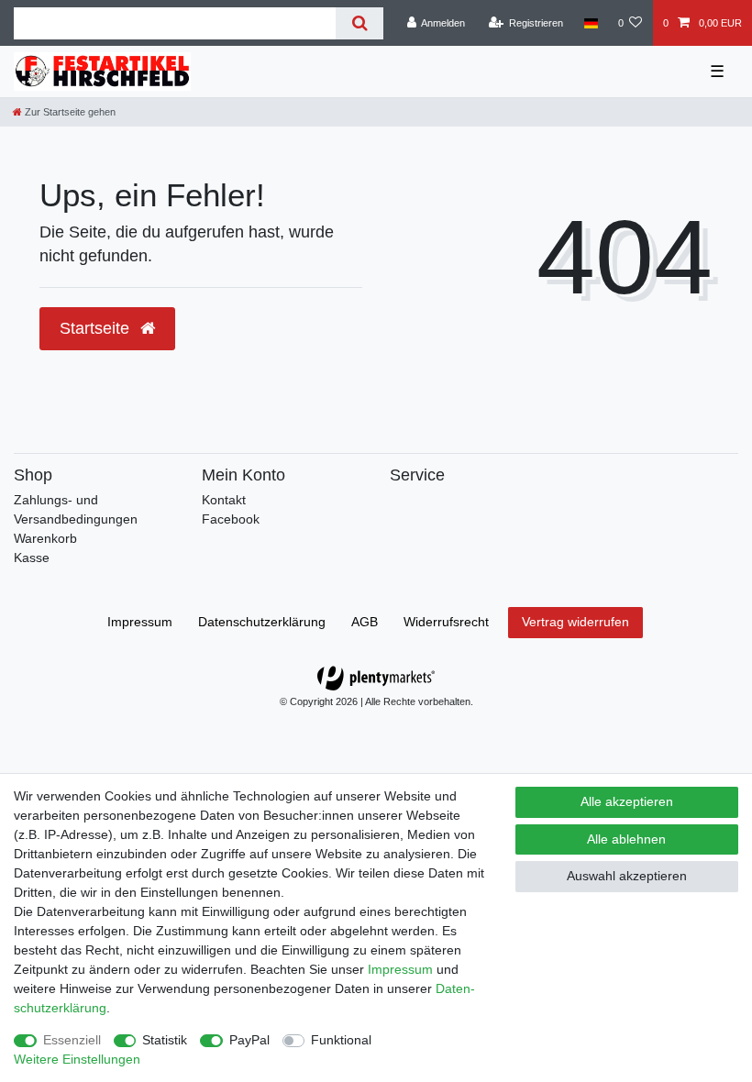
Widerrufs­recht (446, 621)
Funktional (341, 1039)
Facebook (231, 519)
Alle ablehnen (626, 839)
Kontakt (224, 499)
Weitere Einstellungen (77, 1059)
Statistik (164, 1039)
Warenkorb (45, 538)
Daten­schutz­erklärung (262, 621)
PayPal (249, 1039)
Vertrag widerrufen (575, 621)
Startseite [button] (97, 328)
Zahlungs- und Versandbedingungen (76, 509)
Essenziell (72, 1039)
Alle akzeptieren (627, 801)
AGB (364, 621)
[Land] (590, 23)
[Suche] (359, 23)
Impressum (139, 621)
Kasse (32, 557)
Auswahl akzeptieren (627, 875)
